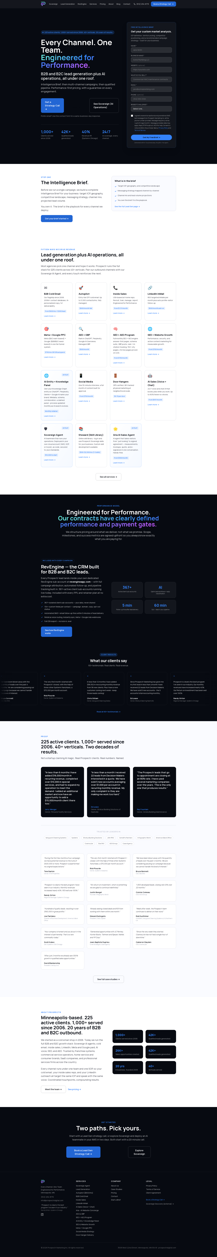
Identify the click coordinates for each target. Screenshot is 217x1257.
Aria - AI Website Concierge (87, 1210)
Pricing (102, 4)
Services (93, 4)
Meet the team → (53, 1089)
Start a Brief (116, 1200)
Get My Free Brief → (151, 137)
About (111, 4)
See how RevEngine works (54, 632)
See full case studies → (108, 979)
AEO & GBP (80, 1214)
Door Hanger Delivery (85, 1235)
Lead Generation (68, 4)
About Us (115, 1186)
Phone (137, 95)
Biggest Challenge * (139, 105)
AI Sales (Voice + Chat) (85, 1207)
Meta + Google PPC (84, 1228)
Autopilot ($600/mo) (84, 1193)
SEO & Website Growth (85, 1224)
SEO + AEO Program (84, 1217)
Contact (126, 4)
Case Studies (116, 1189)
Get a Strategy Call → (52, 105)
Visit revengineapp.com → (89, 632)
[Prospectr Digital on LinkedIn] (42, 1214)
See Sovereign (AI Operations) (103, 105)
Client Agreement (153, 1193)
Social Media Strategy (85, 1231)
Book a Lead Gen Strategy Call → (83, 1152)
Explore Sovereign (139, 1152)
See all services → (108, 476)
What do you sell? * (139, 75)
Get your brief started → (57, 218)
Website (138, 65)
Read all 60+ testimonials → (108, 711)
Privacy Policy (163, 128)
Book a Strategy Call (163, 4)
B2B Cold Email (82, 1196)
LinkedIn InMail (82, 1203)
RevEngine (82, 4)
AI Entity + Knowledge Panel (87, 1221)
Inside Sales (81, 1200)
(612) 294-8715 (142, 4)
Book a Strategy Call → (155, 1199)
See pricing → (74, 1089)
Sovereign (53, 4)
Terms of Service (139, 130)
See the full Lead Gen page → (127, 206)
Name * (134, 46)
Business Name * (137, 56)
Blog (118, 4)
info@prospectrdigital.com (52, 1200)
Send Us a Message (75, 105)
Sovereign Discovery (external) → (160, 1204)
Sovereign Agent (83, 1186)
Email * (133, 85)
